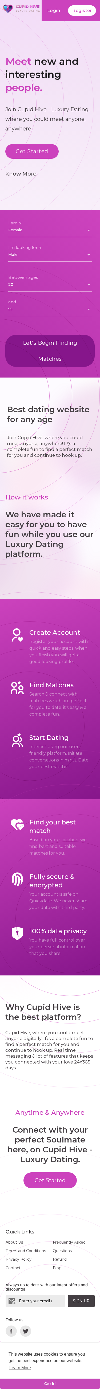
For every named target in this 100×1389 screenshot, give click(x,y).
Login (53, 10)
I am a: (15, 222)
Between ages (23, 277)
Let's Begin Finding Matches (50, 351)
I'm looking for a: (25, 247)
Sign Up (81, 1301)
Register (82, 10)
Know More (21, 173)
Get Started (32, 151)
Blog (57, 1267)
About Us (14, 1242)
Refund (60, 1259)
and (12, 301)
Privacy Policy (18, 1259)
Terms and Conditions (26, 1250)
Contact (13, 1267)
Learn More (20, 1368)
